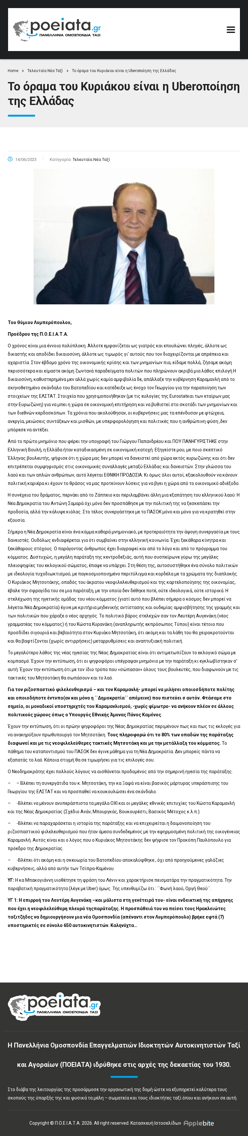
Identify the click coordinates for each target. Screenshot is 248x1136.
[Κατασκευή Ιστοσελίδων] (200, 1123)
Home (13, 70)
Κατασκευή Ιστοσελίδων (155, 1123)
